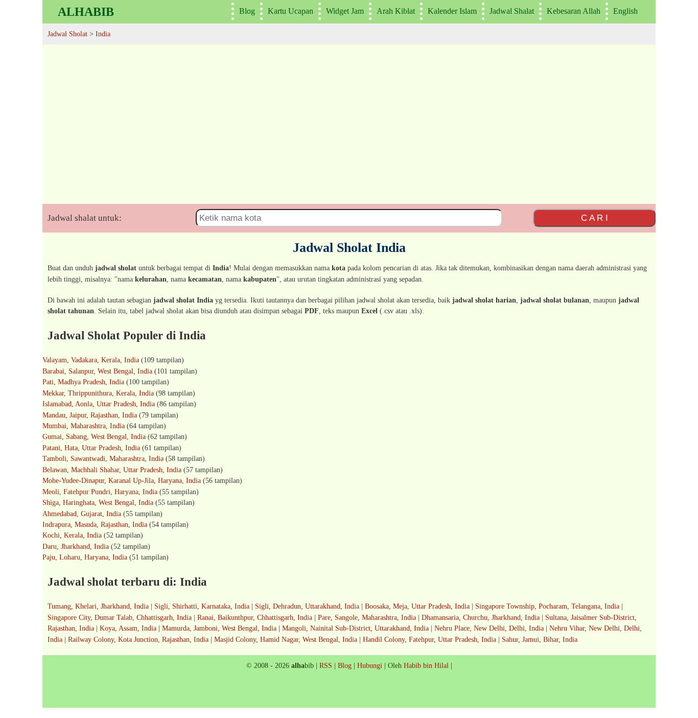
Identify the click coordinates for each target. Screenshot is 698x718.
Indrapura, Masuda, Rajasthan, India (94, 524)
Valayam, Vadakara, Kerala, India (90, 360)
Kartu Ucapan (290, 11)
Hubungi (369, 665)
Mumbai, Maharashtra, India (83, 426)
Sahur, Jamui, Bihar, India (539, 639)
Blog (247, 11)
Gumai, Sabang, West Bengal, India (94, 436)
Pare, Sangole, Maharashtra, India (367, 617)
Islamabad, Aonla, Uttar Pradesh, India (98, 404)
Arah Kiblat (396, 11)
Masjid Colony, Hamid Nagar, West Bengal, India (285, 639)
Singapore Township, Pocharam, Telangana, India (547, 606)
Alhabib (86, 11)
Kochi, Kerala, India (72, 535)
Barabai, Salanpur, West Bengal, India (97, 371)
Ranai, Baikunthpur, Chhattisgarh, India (254, 617)
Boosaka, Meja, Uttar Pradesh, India (417, 606)
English (625, 11)
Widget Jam (345, 11)
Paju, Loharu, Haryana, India (84, 557)
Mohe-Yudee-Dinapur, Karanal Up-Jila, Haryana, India (121, 480)
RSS (325, 665)
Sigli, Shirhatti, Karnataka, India (201, 606)
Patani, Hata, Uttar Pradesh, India (91, 448)
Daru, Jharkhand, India (75, 546)
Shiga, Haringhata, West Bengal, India (97, 502)
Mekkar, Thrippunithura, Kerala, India (98, 393)
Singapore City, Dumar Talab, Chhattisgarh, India (120, 617)
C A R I (594, 218)
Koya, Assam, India (128, 628)
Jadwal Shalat (512, 11)
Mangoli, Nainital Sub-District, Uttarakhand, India (355, 628)
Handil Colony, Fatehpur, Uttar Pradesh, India (429, 639)
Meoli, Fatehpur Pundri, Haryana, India (99, 492)
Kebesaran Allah (573, 11)
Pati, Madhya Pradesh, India (83, 382)
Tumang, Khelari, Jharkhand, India (98, 606)
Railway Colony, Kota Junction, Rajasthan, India (138, 639)
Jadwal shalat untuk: (85, 218)
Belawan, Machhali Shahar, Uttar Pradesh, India (111, 470)
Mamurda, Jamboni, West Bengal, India (219, 628)
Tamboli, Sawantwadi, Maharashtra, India (103, 458)
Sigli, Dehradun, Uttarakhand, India (307, 606)
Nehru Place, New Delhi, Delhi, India (489, 628)
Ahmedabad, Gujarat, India (81, 513)
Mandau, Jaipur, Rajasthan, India (89, 415)
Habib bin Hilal (426, 665)
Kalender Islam (452, 11)
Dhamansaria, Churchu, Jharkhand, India (481, 617)
